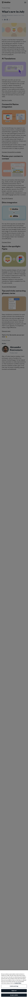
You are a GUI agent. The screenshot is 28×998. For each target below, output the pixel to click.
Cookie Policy (18, 983)
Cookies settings (14, 986)
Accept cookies (14, 995)
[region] (14, 984)
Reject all (14, 990)
